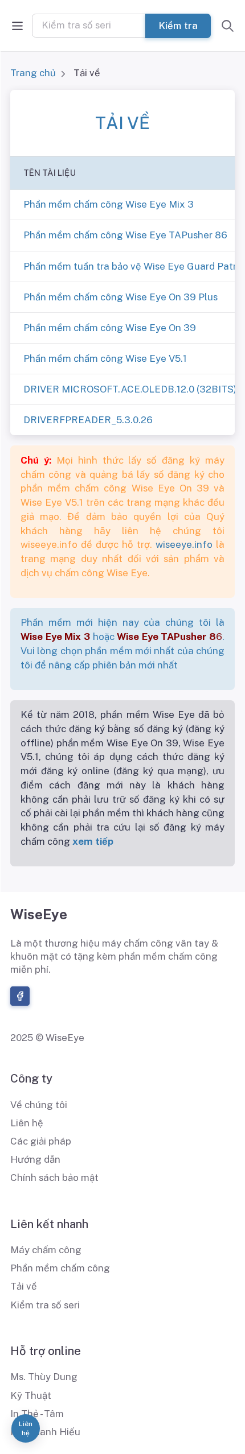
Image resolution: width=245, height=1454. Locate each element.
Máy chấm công (45, 1249)
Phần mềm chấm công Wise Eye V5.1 (105, 358)
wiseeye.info (184, 544)
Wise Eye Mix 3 (55, 636)
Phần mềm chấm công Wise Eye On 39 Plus (120, 297)
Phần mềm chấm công (60, 1268)
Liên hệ (26, 1123)
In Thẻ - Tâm (37, 1413)
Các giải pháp (40, 1141)
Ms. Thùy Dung (43, 1376)
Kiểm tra (178, 25)
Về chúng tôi (38, 1104)
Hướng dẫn (35, 1159)
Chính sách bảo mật (54, 1177)
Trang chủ (33, 73)
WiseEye (38, 914)
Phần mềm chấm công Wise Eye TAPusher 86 (125, 235)
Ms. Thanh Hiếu (45, 1432)
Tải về (23, 1286)
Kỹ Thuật (30, 1395)
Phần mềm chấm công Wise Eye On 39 (109, 327)
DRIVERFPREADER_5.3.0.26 (88, 420)
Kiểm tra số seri (45, 1305)
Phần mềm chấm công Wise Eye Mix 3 (108, 204)
